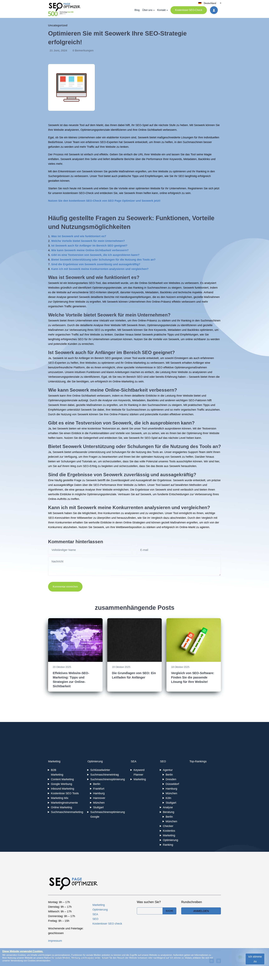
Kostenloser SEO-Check (188, 10)
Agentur (168, 770)
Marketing (54, 761)
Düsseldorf (172, 784)
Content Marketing (62, 779)
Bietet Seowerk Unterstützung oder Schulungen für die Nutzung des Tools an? (103, 259)
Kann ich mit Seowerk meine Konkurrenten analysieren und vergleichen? (100, 269)
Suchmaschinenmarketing (67, 812)
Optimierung (95, 761)
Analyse (168, 807)
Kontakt (161, 10)
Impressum (55, 940)
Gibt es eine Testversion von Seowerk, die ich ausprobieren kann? (95, 254)
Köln (168, 798)
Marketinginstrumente (64, 802)
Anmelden (201, 911)
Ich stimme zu (255, 959)
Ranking (168, 844)
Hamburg (99, 793)
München (99, 802)
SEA (133, 761)
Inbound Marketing (62, 788)
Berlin (96, 784)
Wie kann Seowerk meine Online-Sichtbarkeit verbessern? (90, 250)
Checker (168, 826)
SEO (163, 761)
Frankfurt (98, 788)
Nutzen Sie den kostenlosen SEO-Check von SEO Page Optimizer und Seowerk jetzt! (104, 200)
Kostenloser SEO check (107, 923)
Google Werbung (61, 784)
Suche (169, 911)
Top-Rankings (198, 761)
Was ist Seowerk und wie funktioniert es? (78, 236)
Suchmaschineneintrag (104, 774)
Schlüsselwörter (100, 770)
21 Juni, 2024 (59, 50)
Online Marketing (61, 807)
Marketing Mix (59, 798)
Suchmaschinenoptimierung (107, 779)
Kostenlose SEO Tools (65, 793)
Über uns (147, 10)
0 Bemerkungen (83, 50)
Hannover (99, 798)
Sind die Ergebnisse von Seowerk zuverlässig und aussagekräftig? (95, 264)
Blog (137, 10)
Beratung (168, 812)
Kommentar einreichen (65, 586)
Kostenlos (169, 830)
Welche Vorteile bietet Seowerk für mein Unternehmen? (88, 240)
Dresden (171, 779)
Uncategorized (57, 25)
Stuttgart (98, 807)
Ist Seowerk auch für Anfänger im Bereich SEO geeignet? (89, 245)
